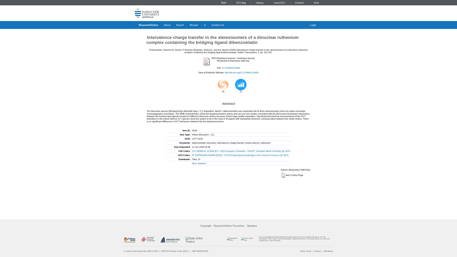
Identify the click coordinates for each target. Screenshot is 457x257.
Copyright (205, 225)
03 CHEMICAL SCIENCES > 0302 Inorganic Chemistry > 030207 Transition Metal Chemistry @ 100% (241, 151)
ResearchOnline (148, 25)
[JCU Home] (147, 12)
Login (313, 25)
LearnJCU (279, 2)
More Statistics (199, 163)
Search (180, 25)
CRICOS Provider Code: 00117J (175, 251)
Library (260, 2)
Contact (299, 2)
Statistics (252, 225)
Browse (194, 25)
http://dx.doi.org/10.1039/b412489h (242, 72)
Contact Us (218, 25)
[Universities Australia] (170, 240)
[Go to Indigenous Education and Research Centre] (234, 239)
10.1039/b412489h (231, 68)
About (167, 25)
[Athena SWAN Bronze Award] (129, 240)
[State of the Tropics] (198, 240)
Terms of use (305, 251)
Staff (223, 2)
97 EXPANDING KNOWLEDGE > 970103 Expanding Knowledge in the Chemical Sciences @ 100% (240, 155)
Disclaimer (328, 251)
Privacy (317, 251)
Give (316, 2)
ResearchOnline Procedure (229, 225)
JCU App (241, 2)
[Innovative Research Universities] (148, 240)
